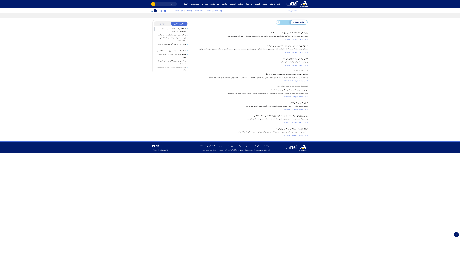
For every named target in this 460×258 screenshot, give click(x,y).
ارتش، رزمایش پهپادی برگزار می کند (295, 58)
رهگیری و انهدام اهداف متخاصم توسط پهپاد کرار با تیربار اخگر (286, 74)
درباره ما (267, 146)
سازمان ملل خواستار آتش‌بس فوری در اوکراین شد (171, 45)
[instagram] (161, 10)
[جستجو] (153, 4)
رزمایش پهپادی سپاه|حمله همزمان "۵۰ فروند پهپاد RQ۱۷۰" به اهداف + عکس (281, 116)
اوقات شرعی (211, 146)
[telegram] (164, 10)
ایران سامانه (155, 150)
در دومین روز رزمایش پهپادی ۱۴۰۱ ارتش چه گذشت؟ (289, 90)
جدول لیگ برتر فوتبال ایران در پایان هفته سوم (171, 51)
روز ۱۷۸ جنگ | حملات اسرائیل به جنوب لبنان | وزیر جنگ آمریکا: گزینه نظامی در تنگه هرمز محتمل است (171, 38)
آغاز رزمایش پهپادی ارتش (299, 103)
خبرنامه (239, 146)
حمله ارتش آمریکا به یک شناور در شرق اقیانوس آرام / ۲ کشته (173, 30)
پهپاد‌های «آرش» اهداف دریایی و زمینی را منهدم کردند (289, 33)
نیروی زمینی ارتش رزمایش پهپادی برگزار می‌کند (291, 128)
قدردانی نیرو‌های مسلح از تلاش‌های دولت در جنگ (171, 68)
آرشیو (247, 146)
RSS (201, 146)
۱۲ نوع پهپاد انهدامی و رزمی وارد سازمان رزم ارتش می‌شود (287, 46)
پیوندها (230, 146)
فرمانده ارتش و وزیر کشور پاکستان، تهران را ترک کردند (172, 62)
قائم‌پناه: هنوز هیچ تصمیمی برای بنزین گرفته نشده (172, 55)
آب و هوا (221, 146)
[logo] (297, 3)
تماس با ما (257, 146)
